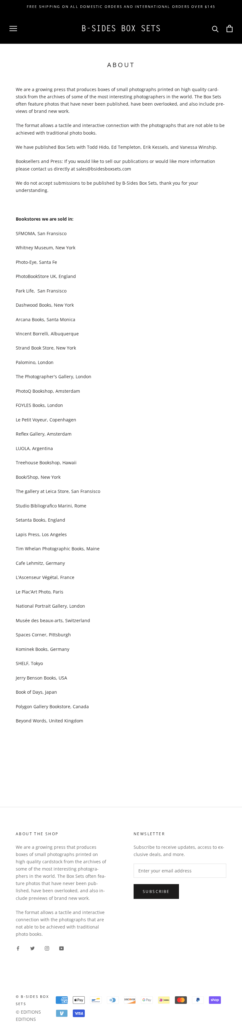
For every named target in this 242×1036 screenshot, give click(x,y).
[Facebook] (18, 947)
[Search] (215, 28)
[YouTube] (61, 947)
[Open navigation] (13, 28)
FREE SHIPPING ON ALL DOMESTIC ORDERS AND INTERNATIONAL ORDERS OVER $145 (121, 6)
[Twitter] (32, 947)
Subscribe (156, 891)
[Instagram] (47, 947)
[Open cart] (230, 28)
